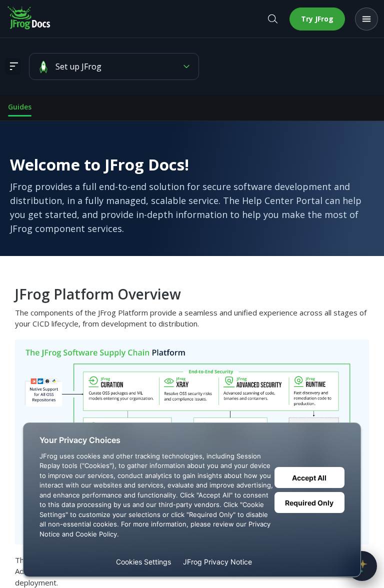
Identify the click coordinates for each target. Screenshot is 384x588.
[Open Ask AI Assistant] (362, 566)
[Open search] (273, 19)
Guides (20, 107)
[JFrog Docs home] (29, 19)
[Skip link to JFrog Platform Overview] (8, 294)
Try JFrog (317, 19)
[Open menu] (366, 19)
